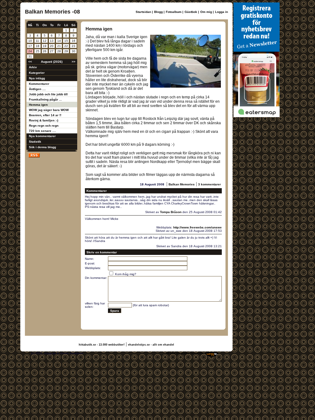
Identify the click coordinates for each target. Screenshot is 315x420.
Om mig (206, 12)
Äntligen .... (37, 89)
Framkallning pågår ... (45, 99)
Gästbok (191, 12)
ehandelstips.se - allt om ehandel (151, 344)
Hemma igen (38, 104)
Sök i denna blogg (42, 147)
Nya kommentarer (42, 136)
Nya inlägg (37, 78)
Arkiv (33, 67)
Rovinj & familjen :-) (43, 120)
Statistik (35, 141)
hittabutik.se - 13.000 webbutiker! (102, 344)
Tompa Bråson (170, 212)
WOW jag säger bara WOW (49, 110)
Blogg (158, 12)
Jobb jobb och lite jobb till (48, 94)
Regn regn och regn (43, 125)
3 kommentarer (209, 184)
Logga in (221, 12)
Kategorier (37, 72)
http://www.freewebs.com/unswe (197, 227)
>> (73, 61)
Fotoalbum (173, 12)
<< (30, 61)
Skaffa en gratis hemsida (184, 353)
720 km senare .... (42, 131)
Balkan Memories (182, 184)
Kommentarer (39, 83)
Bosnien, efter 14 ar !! (45, 115)
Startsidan (143, 12)
